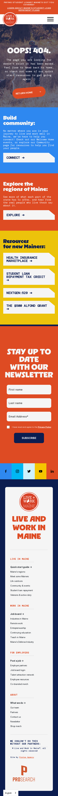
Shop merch (16, 726)
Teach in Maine (17, 637)
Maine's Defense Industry (22, 642)
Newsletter (15, 721)
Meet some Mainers (19, 576)
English (8, 793)
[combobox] (10, 793)
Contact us (15, 717)
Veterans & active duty (20, 595)
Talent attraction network (22, 674)
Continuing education (20, 632)
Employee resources (19, 679)
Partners (14, 712)
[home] (10, 19)
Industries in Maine (19, 618)
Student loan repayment (21, 590)
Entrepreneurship (18, 628)
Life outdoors (16, 581)
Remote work (16, 623)
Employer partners (18, 665)
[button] (50, 19)
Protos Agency (26, 757)
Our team (14, 707)
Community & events (20, 585)
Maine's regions (17, 571)
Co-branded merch (19, 684)
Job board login (17, 670)
